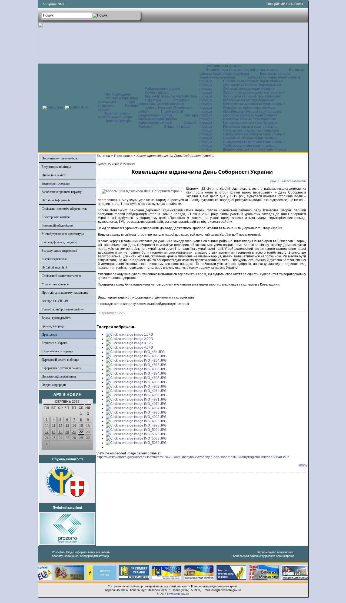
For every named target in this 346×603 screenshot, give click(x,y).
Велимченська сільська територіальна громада (242, 70)
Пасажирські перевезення (59, 376)
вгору (303, 465)
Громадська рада (53, 326)
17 (47, 432)
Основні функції (157, 92)
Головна (103, 156)
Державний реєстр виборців (60, 360)
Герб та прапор (116, 104)
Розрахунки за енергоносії (59, 251)
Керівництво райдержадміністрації (171, 96)
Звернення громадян (55, 183)
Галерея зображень (293, 180)
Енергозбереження (54, 259)
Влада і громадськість (56, 318)
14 (74, 426)
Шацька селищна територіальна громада (254, 149)
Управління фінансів (55, 284)
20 (67, 432)
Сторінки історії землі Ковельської (118, 100)
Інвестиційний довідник (58, 225)
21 (74, 432)
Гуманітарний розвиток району (63, 309)
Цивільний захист (53, 175)
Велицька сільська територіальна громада (251, 72)
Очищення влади (177, 127)
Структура (153, 100)
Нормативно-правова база (59, 158)
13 (67, 426)
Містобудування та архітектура (63, 234)
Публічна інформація (56, 200)
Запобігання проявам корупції (62, 192)
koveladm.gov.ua (178, 593)
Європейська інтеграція (57, 351)
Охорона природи (54, 385)
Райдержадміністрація (162, 89)
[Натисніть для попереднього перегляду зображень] (142, 191)
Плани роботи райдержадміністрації (160, 113)
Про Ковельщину (118, 94)
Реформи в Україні (54, 343)
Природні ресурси (118, 121)
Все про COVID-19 (55, 301)
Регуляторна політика (56, 167)
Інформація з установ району (61, 368)
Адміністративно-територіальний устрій (115, 115)
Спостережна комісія (56, 217)
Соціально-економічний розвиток (64, 209)
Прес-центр (49, 334)
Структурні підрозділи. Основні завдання (163, 102)
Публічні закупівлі (54, 267)
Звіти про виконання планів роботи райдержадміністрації (168, 119)
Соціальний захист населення (61, 276)
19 (60, 432)
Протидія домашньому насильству (65, 292)
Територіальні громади (223, 66)
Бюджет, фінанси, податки (59, 242)
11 (53, 426)
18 (53, 432)
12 (60, 426)
